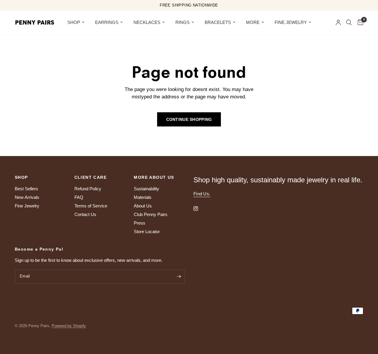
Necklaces (146, 22)
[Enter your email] (179, 276)
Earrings (106, 22)
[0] (359, 22)
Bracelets (218, 22)
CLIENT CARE (90, 177)
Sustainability (146, 188)
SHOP (73, 22)
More (253, 22)
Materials (142, 197)
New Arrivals (27, 197)
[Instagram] (199, 208)
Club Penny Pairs (150, 214)
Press (139, 222)
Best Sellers (26, 188)
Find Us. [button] (201, 193)
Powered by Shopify (69, 326)
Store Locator (147, 231)
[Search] (349, 22)
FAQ (78, 197)
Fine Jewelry (291, 22)
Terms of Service (90, 205)
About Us (143, 205)
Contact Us (85, 214)
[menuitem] (76, 22)
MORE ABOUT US (154, 177)
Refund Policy (87, 188)
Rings (182, 22)
